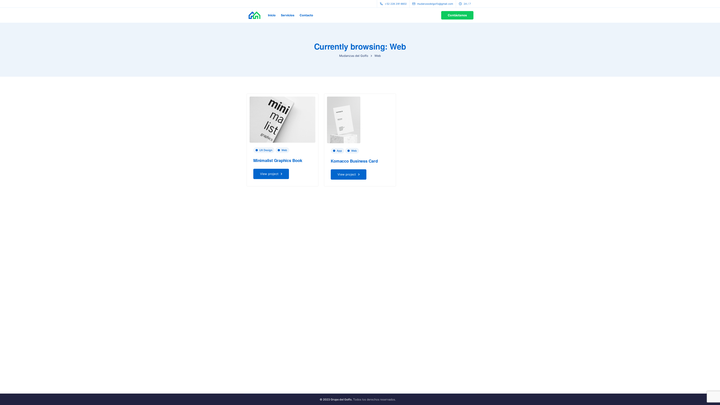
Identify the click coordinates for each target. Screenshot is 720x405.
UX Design (265, 150)
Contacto (306, 15)
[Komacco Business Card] (343, 120)
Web (284, 150)
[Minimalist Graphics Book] (282, 119)
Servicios (287, 15)
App (339, 150)
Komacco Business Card (354, 161)
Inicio (272, 15)
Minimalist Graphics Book (277, 160)
